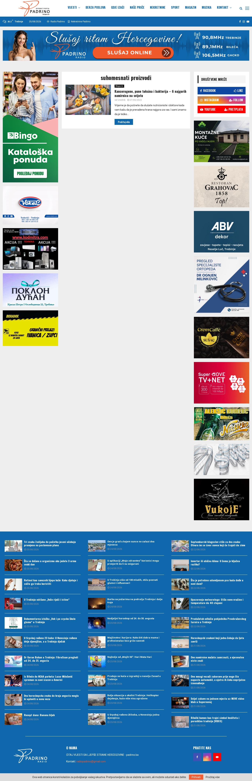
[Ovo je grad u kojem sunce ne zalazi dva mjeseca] (97, 546)
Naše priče (137, 7)
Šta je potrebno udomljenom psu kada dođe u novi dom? (217, 581)
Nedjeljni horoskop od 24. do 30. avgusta (130, 618)
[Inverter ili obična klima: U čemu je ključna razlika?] (180, 565)
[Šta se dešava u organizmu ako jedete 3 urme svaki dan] (13, 565)
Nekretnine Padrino (80, 21)
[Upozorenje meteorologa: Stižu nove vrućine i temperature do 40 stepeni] (180, 603)
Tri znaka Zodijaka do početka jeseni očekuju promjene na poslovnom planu (50, 543)
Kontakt (222, 7)
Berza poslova (96, 7)
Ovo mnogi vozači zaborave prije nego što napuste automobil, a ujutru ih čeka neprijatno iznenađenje (218, 679)
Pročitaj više (213, 777)
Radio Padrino (57, 21)
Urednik (121, 100)
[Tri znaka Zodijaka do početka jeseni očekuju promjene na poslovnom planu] (13, 546)
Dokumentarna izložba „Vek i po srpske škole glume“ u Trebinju (49, 620)
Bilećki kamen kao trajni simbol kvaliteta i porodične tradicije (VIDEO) (215, 719)
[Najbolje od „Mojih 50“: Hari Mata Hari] (97, 661)
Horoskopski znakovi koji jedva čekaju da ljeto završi (217, 639)
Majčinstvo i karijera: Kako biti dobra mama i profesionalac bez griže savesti (133, 639)
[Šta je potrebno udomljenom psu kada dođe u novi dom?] (180, 584)
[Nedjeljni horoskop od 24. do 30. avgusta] (97, 623)
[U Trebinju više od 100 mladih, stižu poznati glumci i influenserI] (97, 584)
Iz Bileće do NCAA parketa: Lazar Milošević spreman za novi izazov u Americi (48, 678)
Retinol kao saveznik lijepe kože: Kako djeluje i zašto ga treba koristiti (50, 581)
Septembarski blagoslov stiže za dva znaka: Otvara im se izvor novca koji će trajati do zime (218, 543)
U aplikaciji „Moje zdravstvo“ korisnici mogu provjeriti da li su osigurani (133, 562)
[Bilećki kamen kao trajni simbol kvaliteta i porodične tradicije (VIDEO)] (180, 722)
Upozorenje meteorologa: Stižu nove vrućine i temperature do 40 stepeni (217, 601)
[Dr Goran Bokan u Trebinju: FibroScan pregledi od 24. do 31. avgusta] (13, 661)
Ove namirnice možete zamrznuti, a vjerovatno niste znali (217, 658)
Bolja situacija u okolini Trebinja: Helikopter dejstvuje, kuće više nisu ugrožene (133, 697)
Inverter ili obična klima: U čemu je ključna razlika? (215, 562)
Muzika (206, 7)
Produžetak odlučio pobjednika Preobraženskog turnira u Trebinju (218, 620)
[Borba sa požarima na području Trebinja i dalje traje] (97, 603)
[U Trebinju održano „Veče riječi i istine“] (13, 603)
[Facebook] (197, 757)
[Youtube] (217, 757)
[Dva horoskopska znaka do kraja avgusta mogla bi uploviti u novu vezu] (13, 700)
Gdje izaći (117, 7)
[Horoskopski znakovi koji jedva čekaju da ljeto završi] (180, 642)
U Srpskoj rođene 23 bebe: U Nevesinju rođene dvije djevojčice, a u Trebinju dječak (50, 639)
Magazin (190, 7)
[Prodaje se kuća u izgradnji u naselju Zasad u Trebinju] (97, 680)
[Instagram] (207, 757)
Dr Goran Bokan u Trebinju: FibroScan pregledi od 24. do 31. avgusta (51, 658)
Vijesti (72, 7)
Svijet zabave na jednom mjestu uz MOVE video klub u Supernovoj (217, 700)
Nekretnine (157, 7)
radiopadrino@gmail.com (91, 761)
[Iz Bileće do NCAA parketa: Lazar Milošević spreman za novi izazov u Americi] (13, 680)
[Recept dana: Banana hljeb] (13, 719)
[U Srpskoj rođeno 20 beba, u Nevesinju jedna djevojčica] (97, 719)
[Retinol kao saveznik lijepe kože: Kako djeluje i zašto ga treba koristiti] (13, 584)
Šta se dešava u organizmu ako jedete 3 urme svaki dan (50, 562)
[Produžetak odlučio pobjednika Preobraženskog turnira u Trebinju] (180, 623)
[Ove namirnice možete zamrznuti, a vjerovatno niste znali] (180, 661)
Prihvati (196, 777)
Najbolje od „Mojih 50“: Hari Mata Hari (129, 657)
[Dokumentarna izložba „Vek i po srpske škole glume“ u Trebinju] (13, 623)
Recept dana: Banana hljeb (39, 715)
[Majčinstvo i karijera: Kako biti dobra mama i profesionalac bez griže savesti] (97, 642)
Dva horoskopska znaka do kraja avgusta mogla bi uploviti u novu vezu (51, 697)
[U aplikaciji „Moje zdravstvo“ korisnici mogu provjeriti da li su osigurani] (97, 565)
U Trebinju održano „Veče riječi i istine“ (47, 599)
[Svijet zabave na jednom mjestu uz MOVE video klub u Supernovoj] (180, 703)
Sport (175, 7)
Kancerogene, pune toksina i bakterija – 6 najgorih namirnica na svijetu (150, 93)
